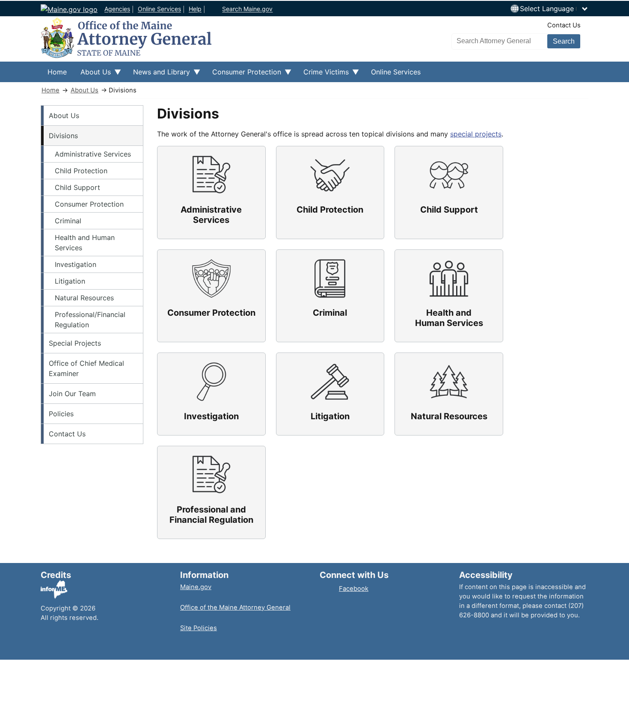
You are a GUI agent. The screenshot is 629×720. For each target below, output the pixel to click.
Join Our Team (72, 393)
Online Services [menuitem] (396, 72)
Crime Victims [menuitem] (323, 75)
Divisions (63, 135)
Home (50, 90)
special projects (475, 134)
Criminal (68, 220)
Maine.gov (195, 587)
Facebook (353, 589)
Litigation (70, 281)
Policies (61, 413)
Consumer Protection (89, 204)
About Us (84, 90)
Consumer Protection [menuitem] (243, 75)
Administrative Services (93, 154)
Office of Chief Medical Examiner (86, 368)
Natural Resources (84, 297)
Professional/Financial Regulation (90, 319)
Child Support (77, 187)
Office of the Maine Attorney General (235, 607)
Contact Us (564, 25)
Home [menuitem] (57, 72)
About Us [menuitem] (92, 75)
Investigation (75, 264)
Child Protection (81, 170)
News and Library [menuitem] (158, 75)
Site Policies (198, 628)
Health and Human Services (85, 242)
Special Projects (75, 343)
